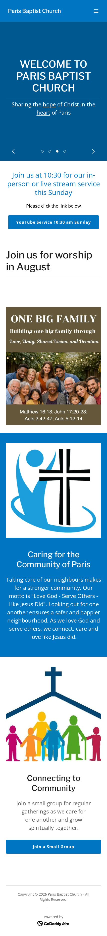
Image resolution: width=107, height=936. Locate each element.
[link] (34, 11)
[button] (96, 11)
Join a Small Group (53, 846)
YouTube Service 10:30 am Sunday (53, 222)
